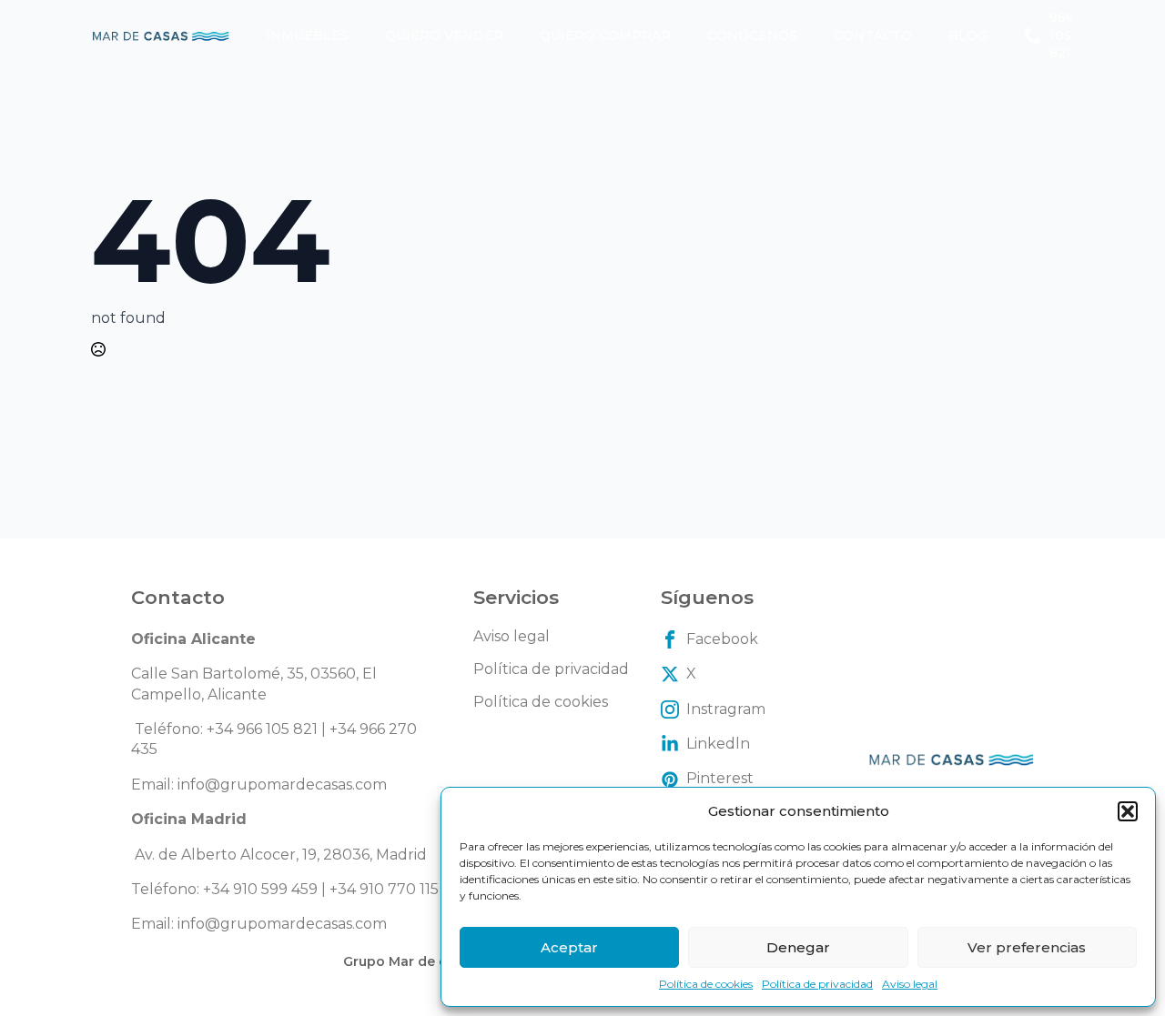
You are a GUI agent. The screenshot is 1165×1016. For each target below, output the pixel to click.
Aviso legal (909, 984)
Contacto (873, 35)
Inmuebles (307, 35)
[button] (1128, 811)
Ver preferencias (1026, 947)
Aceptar (569, 947)
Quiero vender (444, 35)
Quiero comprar (605, 35)
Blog (968, 35)
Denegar (798, 947)
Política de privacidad (817, 984)
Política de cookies (706, 984)
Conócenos (752, 35)
